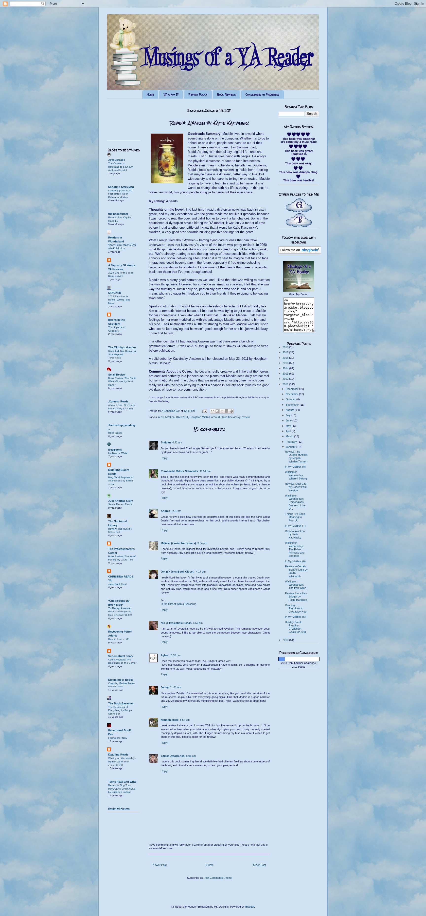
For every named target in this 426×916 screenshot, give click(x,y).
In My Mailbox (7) (295, 525)
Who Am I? (171, 94)
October (291, 399)
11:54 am (205, 471)
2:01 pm (176, 510)
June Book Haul (117, 584)
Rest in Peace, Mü (118, 639)
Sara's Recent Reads (120, 504)
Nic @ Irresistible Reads (176, 622)
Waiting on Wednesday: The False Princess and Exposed (294, 549)
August (290, 409)
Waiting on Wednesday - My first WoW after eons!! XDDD (122, 761)
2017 (286, 352)
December (292, 388)
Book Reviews (226, 94)
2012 (286, 378)
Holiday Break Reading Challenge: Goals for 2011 (295, 627)
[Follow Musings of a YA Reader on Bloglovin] (299, 252)
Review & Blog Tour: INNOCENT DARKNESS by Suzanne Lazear (122, 788)
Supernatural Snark (120, 656)
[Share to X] (221, 411)
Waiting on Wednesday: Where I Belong (296, 475)
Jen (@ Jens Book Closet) (178, 571)
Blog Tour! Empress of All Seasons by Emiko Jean (120, 480)
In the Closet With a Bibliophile (178, 603)
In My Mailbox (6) (295, 561)
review (246, 417)
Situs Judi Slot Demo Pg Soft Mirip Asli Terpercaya (122, 354)
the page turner (118, 213)
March (290, 436)
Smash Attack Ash (173, 755)
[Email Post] (204, 410)
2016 (286, 357)
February (292, 441)
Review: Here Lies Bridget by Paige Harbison (296, 596)
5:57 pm (198, 622)
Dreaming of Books (120, 679)
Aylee (164, 655)
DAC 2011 (182, 417)
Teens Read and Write (122, 781)
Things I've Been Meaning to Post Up (295, 517)
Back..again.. (115, 432)
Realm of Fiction (119, 808)
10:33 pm (174, 655)
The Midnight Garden (122, 347)
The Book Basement (121, 703)
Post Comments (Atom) (218, 877)
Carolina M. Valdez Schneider (179, 471)
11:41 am (175, 687)
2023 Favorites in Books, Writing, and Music (119, 299)
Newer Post (160, 864)
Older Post (259, 864)
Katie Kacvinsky (230, 417)
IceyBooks (115, 449)
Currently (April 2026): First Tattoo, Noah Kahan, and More (120, 194)
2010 (286, 639)
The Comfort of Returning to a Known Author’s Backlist (120, 166)
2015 (286, 362)
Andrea (165, 510)
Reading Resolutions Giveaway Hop (295, 608)
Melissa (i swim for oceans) (178, 543)
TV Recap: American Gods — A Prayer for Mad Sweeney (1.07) (120, 611)
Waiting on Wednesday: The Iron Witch (295, 584)
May (289, 425)
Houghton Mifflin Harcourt (205, 417)
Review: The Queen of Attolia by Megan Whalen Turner (296, 456)
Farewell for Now (117, 738)
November (292, 394)
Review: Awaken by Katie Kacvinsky (295, 534)
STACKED (114, 292)
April (289, 431)
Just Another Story (120, 500)
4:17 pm (201, 571)
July (288, 415)
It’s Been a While (117, 453)
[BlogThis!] (217, 411)
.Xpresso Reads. (118, 401)
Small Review (116, 374)
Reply (164, 458)
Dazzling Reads (118, 754)
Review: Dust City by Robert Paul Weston (295, 487)
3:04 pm (202, 543)
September (293, 404)
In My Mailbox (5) (295, 616)
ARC (161, 417)
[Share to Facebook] (226, 411)
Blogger (249, 906)
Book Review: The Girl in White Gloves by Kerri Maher (122, 381)
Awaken (170, 417)
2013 (286, 373)
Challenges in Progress (262, 94)
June (289, 420)
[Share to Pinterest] (231, 411)
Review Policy (197, 94)
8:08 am (191, 755)
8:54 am (185, 719)
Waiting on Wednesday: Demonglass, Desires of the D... (295, 502)
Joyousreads (116, 159)
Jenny (165, 687)
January (291, 446)
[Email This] (212, 411)
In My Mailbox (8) (295, 466)
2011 (286, 384)
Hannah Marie (169, 719)
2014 (286, 368)
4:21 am (177, 442)
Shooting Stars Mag (121, 186)
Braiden (166, 442)
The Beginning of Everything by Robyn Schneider (120, 710)
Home (150, 94)
